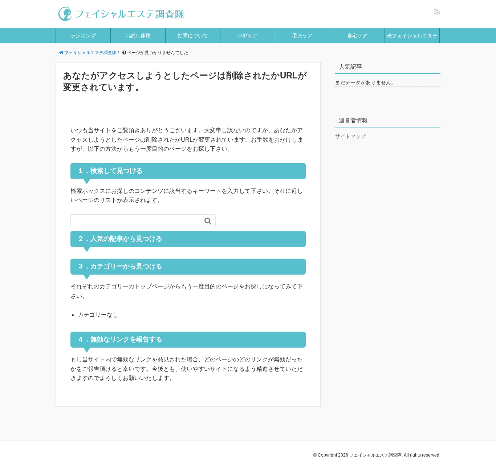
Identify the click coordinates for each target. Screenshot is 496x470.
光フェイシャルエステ (412, 36)
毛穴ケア (302, 36)
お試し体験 (138, 36)
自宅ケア (357, 36)
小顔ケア (247, 36)
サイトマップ (350, 136)
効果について (193, 36)
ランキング (83, 36)
